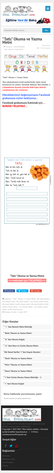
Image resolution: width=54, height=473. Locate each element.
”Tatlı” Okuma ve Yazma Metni (27, 276)
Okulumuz (6, 455)
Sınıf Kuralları (7, 462)
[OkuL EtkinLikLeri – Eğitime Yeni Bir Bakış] (18, 10)
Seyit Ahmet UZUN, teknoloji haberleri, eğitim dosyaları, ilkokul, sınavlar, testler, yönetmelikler (23, 425)
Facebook (10, 290)
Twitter (23, 290)
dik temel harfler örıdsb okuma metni (16, 304)
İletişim (5, 465)
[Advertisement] (27, 132)
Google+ (37, 290)
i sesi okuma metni (25, 306)
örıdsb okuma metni (15, 309)
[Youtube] (16, 445)
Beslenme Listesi (8, 459)
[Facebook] (5, 445)
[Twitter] (11, 445)
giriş (19, 398)
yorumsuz (47, 45)
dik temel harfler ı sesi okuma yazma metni (32, 301)
